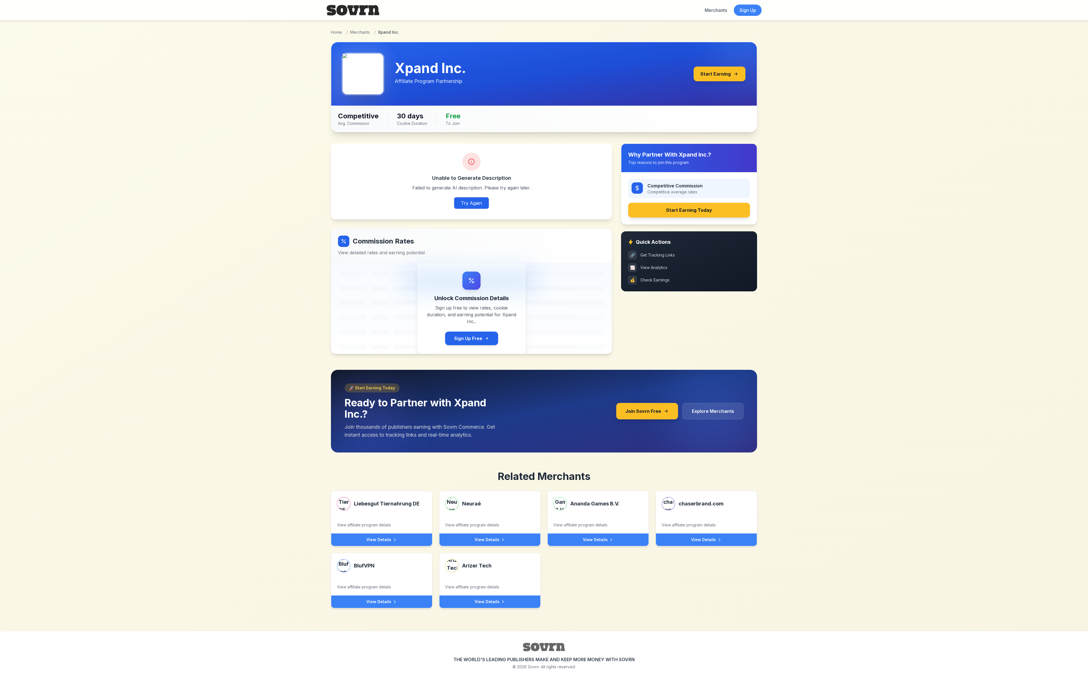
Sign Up (748, 10)
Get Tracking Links (652, 255)
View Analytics (649, 267)
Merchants (716, 10)
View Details (378, 539)
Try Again (471, 203)
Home (336, 32)
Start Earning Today (689, 210)
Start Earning (715, 74)
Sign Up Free (468, 338)
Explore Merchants (713, 411)
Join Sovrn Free (643, 411)
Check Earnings (650, 279)
